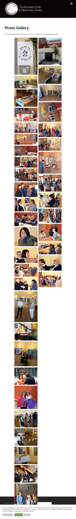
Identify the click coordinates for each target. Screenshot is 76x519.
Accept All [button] (19, 514)
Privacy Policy (10, 503)
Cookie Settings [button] (8, 514)
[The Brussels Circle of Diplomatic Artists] (24, 9)
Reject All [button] (27, 514)
